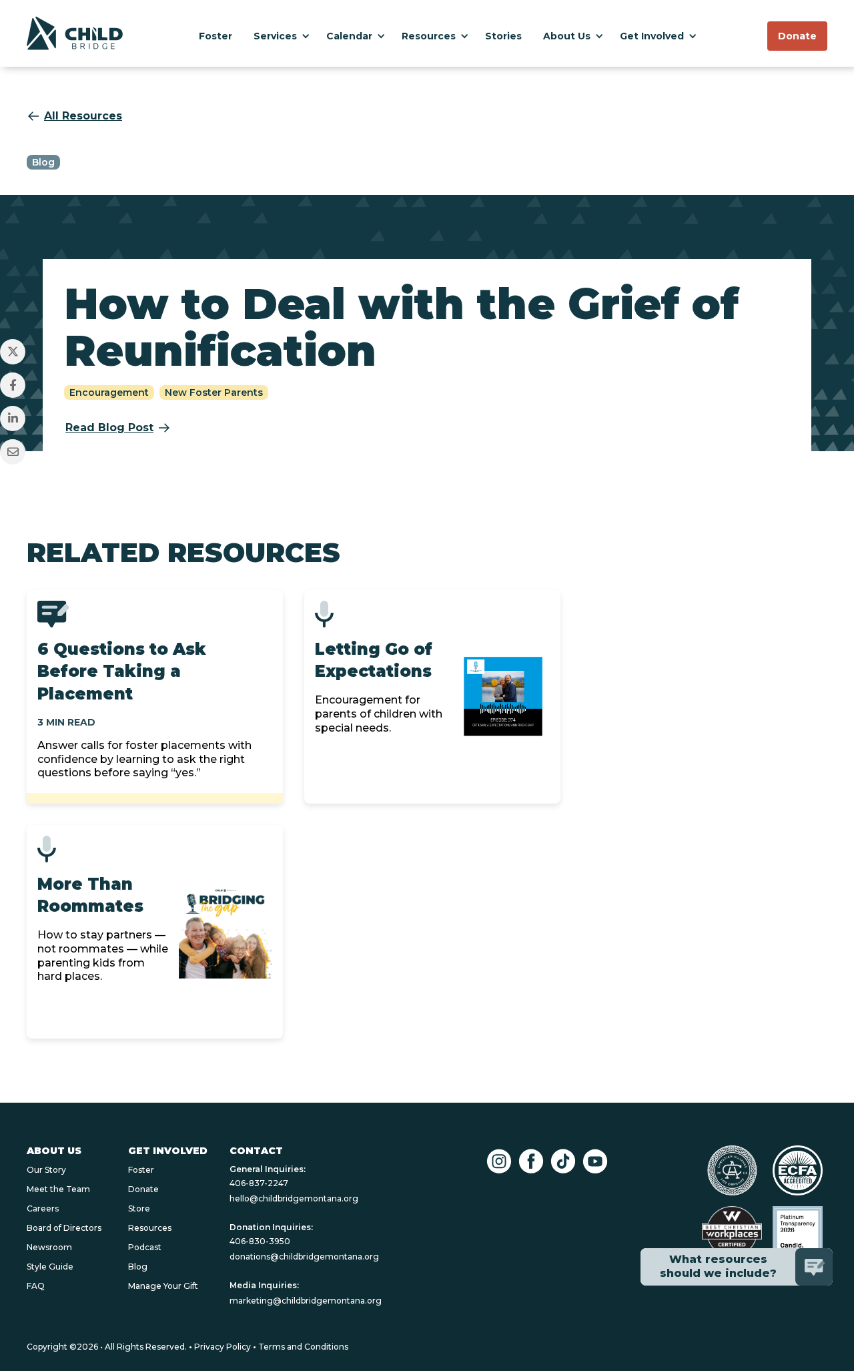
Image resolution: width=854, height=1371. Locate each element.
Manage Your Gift (163, 1286)
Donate (143, 1189)
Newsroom (49, 1247)
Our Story (46, 1170)
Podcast (144, 1247)
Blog (137, 1267)
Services (275, 36)
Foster (215, 36)
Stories (503, 36)
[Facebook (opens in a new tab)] (531, 1161)
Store (139, 1208)
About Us (566, 36)
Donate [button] (797, 36)
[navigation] (75, 34)
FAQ (36, 1286)
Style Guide (50, 1267)
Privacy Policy (222, 1347)
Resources (429, 36)
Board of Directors (64, 1228)
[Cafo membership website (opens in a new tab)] (732, 1170)
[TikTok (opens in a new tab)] (563, 1161)
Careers (43, 1208)
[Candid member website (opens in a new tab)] (798, 1231)
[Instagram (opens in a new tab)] (499, 1161)
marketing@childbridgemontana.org (306, 1301)
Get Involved (652, 36)
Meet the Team (58, 1189)
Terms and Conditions (303, 1347)
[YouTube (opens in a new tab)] (595, 1161)
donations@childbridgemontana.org (304, 1257)
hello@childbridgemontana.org (294, 1198)
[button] (279, 33)
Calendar (349, 36)
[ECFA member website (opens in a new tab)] (798, 1170)
